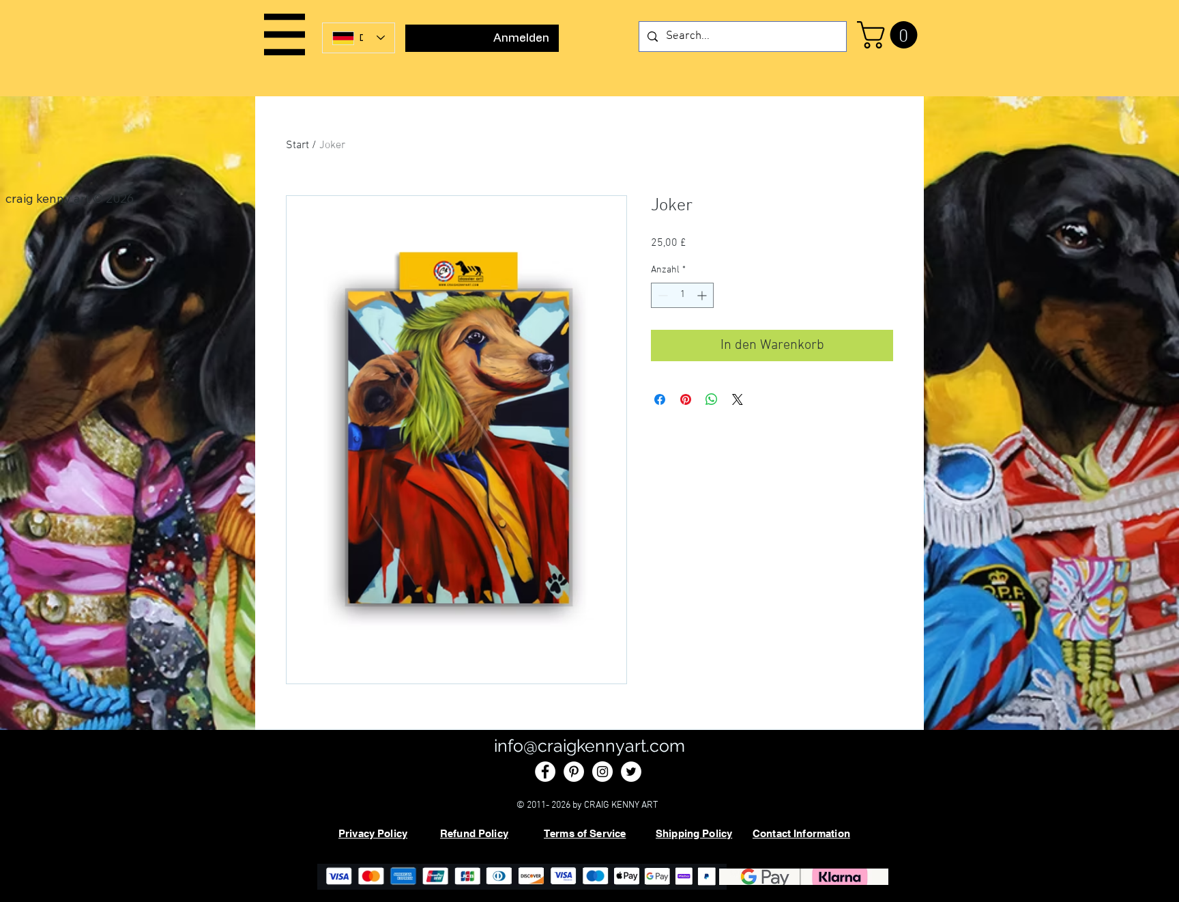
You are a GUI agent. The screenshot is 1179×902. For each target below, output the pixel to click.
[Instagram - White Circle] (602, 771)
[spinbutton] (682, 295)
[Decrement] (661, 295)
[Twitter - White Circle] (631, 771)
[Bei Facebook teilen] (660, 399)
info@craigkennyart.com (589, 745)
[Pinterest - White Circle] (574, 771)
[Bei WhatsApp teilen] (711, 399)
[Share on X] (737, 399)
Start (297, 145)
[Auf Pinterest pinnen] (686, 399)
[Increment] (703, 295)
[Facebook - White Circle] (545, 771)
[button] (284, 34)
